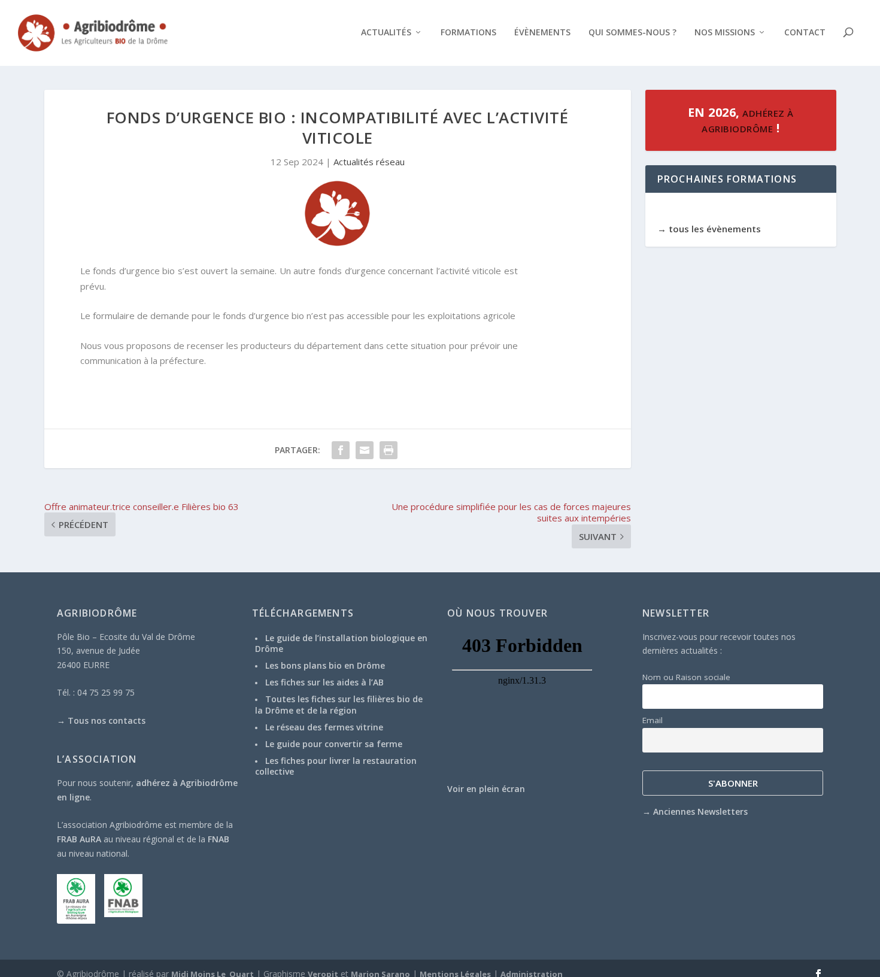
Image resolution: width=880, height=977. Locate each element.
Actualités (386, 33)
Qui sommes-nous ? (632, 33)
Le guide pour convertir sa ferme (333, 744)
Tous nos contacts (106, 720)
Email (652, 720)
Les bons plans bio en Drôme (325, 665)
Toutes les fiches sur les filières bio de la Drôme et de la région (339, 704)
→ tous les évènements (709, 229)
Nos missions (724, 33)
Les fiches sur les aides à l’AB (324, 682)
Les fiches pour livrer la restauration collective (336, 766)
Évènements (542, 33)
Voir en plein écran (486, 788)
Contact (805, 33)
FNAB (218, 839)
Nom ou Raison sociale (686, 677)
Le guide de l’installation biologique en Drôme (341, 643)
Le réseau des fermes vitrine (324, 727)
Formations (468, 33)
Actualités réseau (369, 162)
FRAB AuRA (79, 839)
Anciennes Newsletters (700, 811)
